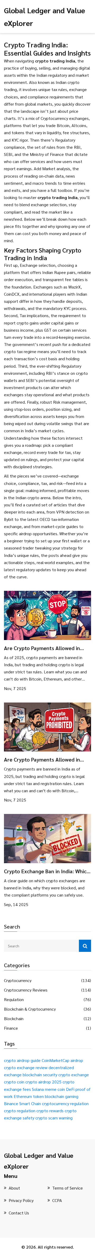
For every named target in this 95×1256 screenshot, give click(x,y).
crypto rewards (50, 1110)
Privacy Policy (21, 1200)
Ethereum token (29, 1096)
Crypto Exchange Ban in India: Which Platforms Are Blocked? (46, 871)
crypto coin (14, 1081)
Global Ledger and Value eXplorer (38, 1160)
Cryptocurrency (17, 980)
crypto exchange (73, 1074)
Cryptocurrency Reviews (26, 990)
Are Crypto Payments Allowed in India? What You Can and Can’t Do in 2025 (47, 648)
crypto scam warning (54, 1117)
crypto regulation (19, 1110)
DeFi (70, 1089)
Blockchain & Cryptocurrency (30, 1009)
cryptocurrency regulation (65, 1103)
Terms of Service (67, 1188)
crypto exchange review (26, 1067)
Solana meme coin (48, 1089)
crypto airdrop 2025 (43, 1081)
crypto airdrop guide (22, 1060)
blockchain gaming (61, 1096)
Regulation (14, 999)
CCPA (57, 1200)
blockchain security (40, 1074)
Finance (11, 1028)
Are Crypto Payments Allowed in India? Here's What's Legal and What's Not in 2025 (42, 759)
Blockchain (13, 1018)
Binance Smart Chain (22, 1103)
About (14, 1188)
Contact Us (19, 1213)
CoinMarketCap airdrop (62, 1060)
